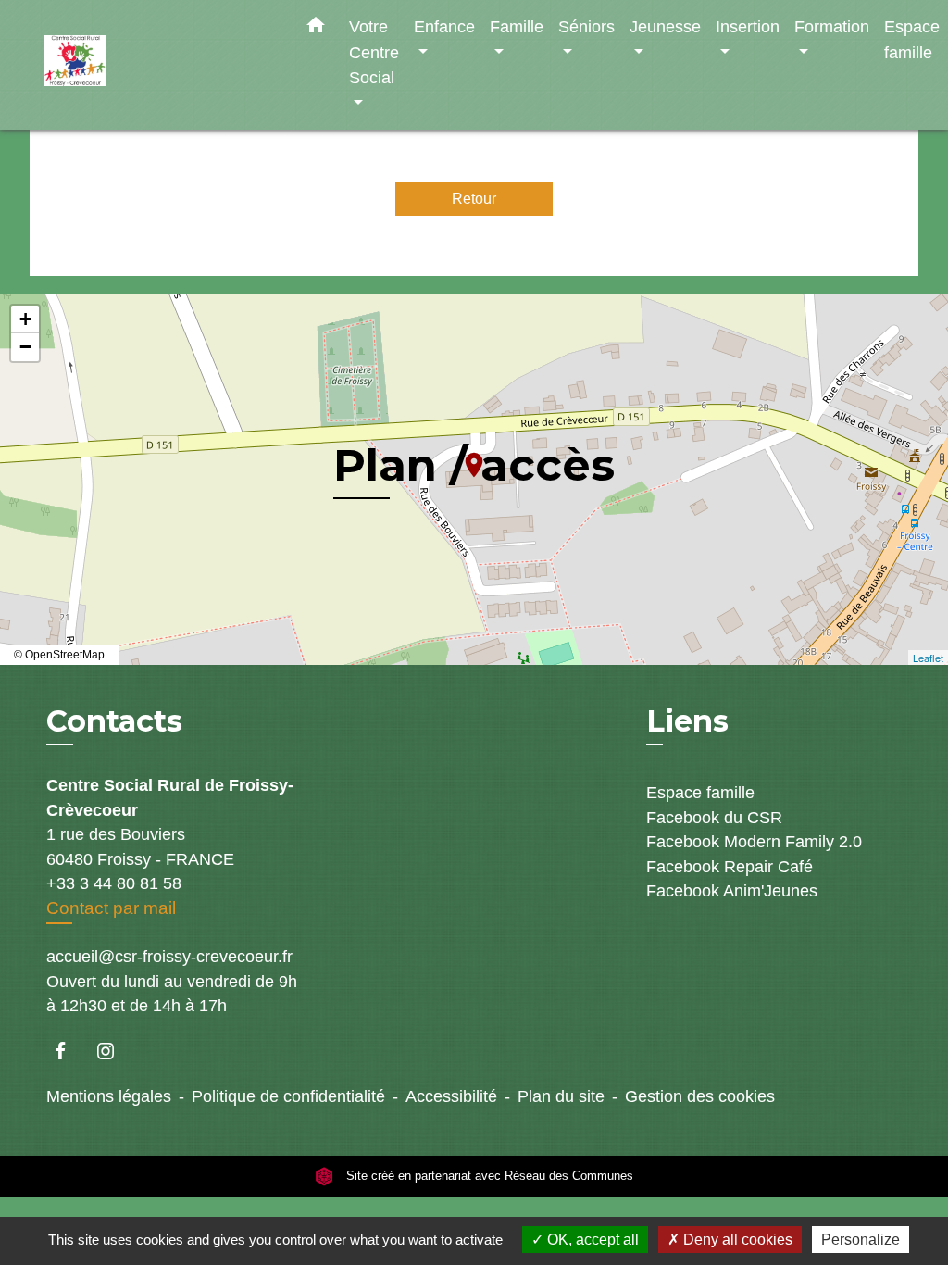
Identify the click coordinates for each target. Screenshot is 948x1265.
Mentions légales (108, 1096)
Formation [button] (831, 26)
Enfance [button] (444, 26)
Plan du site (561, 1096)
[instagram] (114, 1050)
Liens (687, 721)
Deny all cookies (736, 1239)
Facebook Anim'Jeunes (731, 891)
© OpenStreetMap (59, 654)
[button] (316, 28)
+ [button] (25, 319)
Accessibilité (451, 1096)
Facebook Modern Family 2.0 (754, 842)
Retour (474, 199)
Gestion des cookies (700, 1096)
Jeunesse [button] (665, 26)
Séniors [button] (586, 26)
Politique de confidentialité (288, 1096)
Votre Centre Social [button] (374, 52)
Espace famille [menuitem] (912, 39)
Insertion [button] (748, 26)
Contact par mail (111, 908)
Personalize (860, 1239)
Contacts (114, 721)
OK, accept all (591, 1239)
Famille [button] (516, 26)
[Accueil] (159, 65)
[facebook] (69, 1050)
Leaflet (928, 657)
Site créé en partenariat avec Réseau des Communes (488, 1177)
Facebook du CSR (714, 817)
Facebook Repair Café (729, 867)
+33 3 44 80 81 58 (113, 883)
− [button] (25, 346)
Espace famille (700, 792)
